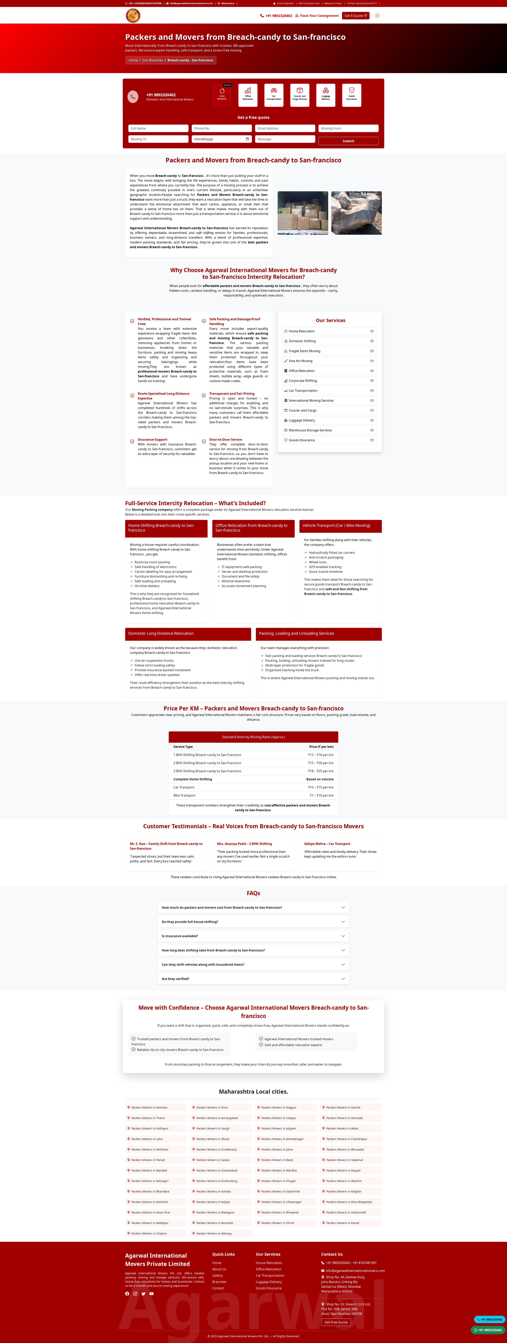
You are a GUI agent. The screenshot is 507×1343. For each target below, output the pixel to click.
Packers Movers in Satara (213, 1160)
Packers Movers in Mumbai (149, 1107)
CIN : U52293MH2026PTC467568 (145, 3)
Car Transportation (273, 97)
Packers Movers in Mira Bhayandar (349, 1202)
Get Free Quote (336, 1322)
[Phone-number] (133, 97)
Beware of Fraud (333, 3)
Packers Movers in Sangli (213, 1128)
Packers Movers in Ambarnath (346, 1212)
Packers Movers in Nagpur (278, 1107)
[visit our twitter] (143, 1294)
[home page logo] (133, 16)
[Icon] (222, 91)
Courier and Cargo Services (300, 97)
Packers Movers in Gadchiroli (280, 1191)
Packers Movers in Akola (342, 1128)
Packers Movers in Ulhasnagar (281, 1202)
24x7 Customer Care (309, 3)
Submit (348, 141)
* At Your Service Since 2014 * (362, 3)
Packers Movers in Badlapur (150, 1223)
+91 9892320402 (278, 15)
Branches (219, 1282)
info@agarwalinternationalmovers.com (191, 3)
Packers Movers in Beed (277, 1160)
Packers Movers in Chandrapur (346, 1139)
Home (133, 60)
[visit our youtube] (152, 1294)
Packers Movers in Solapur (278, 1118)
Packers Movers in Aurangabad (217, 1118)
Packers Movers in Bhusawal (345, 1149)
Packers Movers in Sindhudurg (216, 1181)
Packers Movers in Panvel (148, 1160)
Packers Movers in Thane (148, 1118)
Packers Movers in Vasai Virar (151, 1212)
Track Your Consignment (319, 15)
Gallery (217, 1275)
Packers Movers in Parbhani (150, 1149)
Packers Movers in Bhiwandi (280, 1212)
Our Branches (152, 60)
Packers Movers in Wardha (279, 1170)
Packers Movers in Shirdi (277, 1223)
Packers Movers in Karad (342, 1223)
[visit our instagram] (135, 1294)
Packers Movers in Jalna (277, 1149)
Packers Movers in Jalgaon (278, 1128)
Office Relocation (248, 97)
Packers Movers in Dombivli (150, 1202)
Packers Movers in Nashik (343, 1107)
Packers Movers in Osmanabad (216, 1170)
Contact (218, 1288)
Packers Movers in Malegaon (215, 1212)
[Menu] (377, 16)
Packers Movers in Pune (212, 1107)
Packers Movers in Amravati (344, 1118)
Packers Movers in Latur (147, 1139)
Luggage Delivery (326, 97)
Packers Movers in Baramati (214, 1223)
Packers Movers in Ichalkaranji (216, 1149)
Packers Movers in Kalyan (213, 1202)
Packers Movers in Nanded (149, 1170)
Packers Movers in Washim (344, 1181)
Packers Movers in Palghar (343, 1191)
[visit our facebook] (127, 1294)
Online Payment (285, 3)
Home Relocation (222, 97)
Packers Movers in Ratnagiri (150, 1181)
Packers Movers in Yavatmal (344, 1160)
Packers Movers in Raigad (343, 1170)
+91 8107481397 (364, 1263)
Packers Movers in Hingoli (278, 1181)
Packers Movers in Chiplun (149, 1233)
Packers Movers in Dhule (212, 1139)
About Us (219, 1269)
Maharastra (227, 3)
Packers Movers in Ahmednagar (282, 1139)
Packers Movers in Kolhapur (150, 1128)
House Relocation (269, 1263)
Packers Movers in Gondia (213, 1191)
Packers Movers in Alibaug (214, 1233)
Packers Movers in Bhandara (150, 1191)
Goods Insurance (352, 97)
